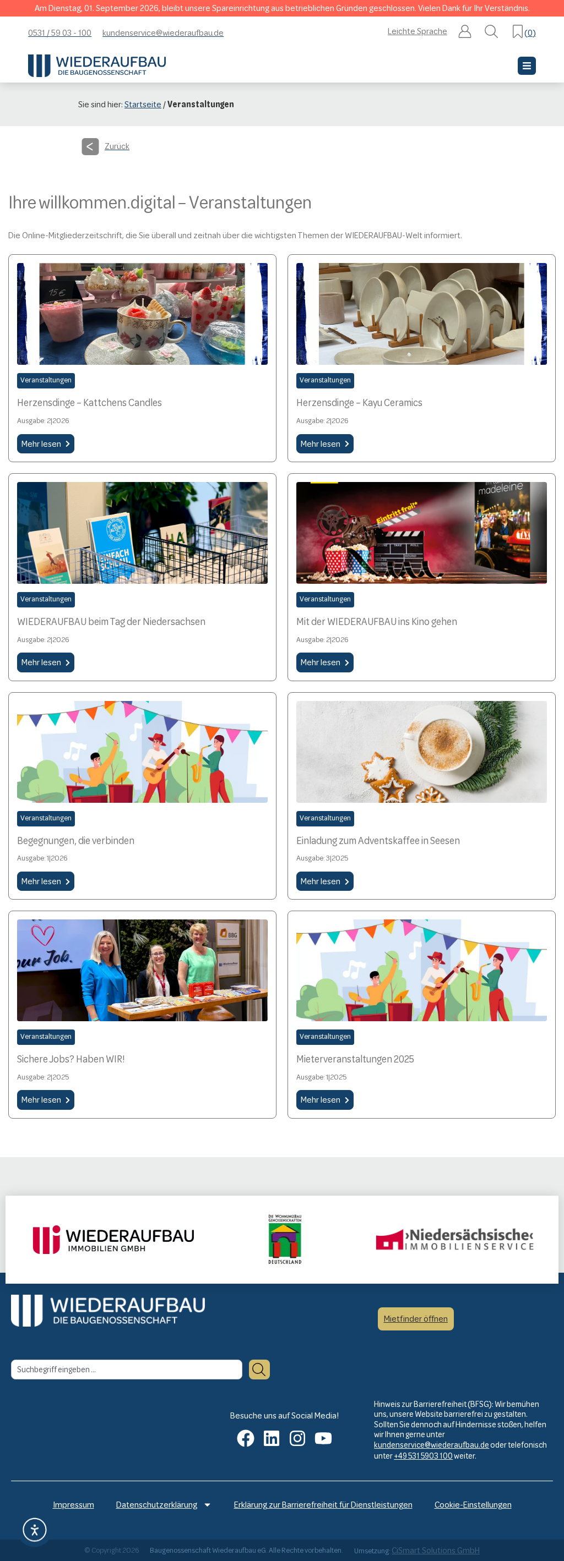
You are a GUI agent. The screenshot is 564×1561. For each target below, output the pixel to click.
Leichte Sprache (417, 31)
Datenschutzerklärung (156, 1504)
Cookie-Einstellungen (473, 1504)
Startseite (142, 104)
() (530, 33)
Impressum (73, 1504)
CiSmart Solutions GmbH (436, 1550)
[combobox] (126, 1369)
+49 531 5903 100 (423, 1455)
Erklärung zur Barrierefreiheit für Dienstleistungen (323, 1504)
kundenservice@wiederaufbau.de (431, 1444)
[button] (465, 32)
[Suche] (259, 1369)
